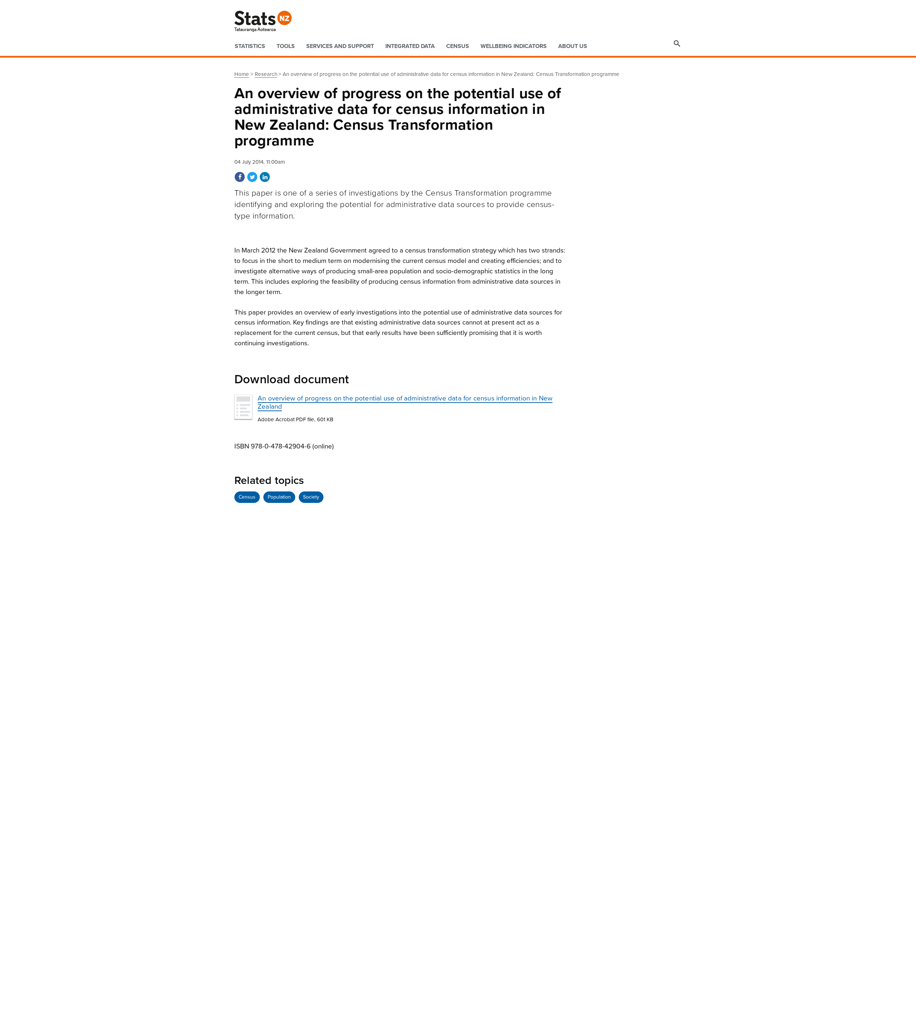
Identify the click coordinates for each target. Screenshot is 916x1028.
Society (311, 497)
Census (457, 46)
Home (241, 74)
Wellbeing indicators (514, 46)
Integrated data (410, 46)
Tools (286, 46)
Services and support (340, 46)
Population (279, 497)
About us (572, 46)
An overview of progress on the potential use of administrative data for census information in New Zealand (405, 402)
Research (266, 74)
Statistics (250, 46)
